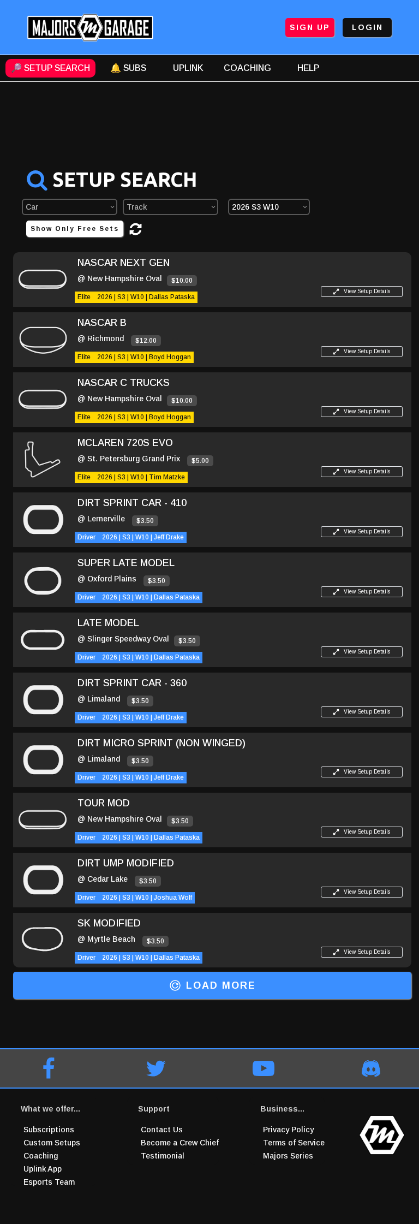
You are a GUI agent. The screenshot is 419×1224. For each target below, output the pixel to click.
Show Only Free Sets (75, 229)
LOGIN (367, 27)
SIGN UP (310, 27)
